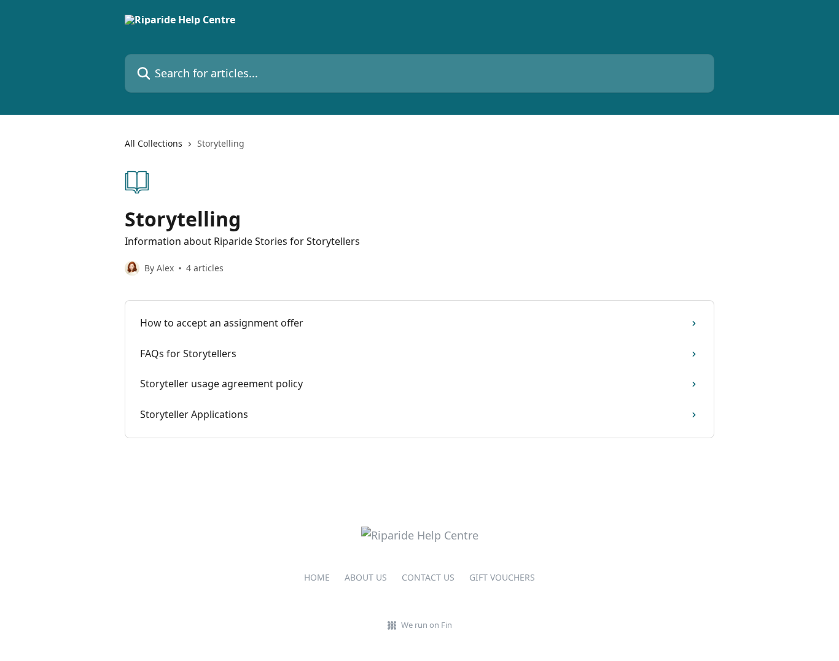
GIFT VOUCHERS (502, 577)
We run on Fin (426, 624)
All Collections (153, 143)
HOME (317, 577)
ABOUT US (366, 577)
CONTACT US (428, 577)
